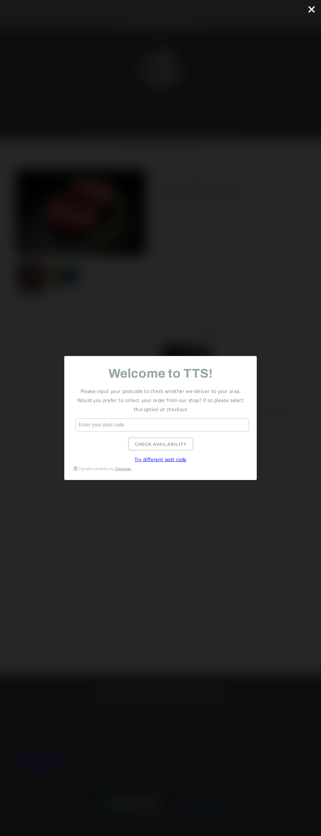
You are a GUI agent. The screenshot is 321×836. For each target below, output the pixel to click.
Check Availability (160, 444)
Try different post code (160, 459)
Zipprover (123, 469)
